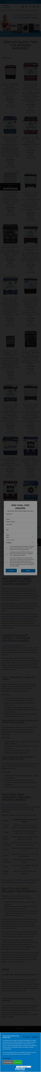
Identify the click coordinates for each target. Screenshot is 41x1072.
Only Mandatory (8, 1062)
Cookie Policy (34, 1036)
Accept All (18, 1062)
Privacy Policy (26, 1036)
